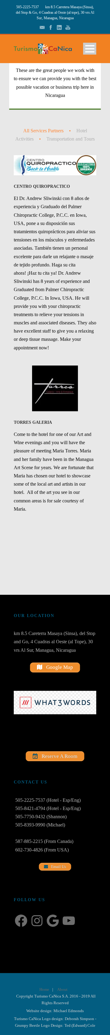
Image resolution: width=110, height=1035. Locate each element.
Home (44, 989)
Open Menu (89, 49)
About (62, 989)
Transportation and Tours (70, 138)
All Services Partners (43, 130)
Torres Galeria (33, 422)
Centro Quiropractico (42, 186)
